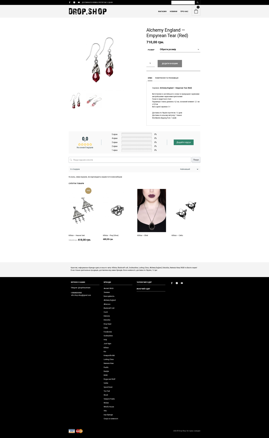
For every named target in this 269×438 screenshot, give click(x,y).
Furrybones (108, 332)
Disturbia (107, 320)
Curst (106, 312)
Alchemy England (110, 300)
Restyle (106, 371)
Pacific (106, 367)
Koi (105, 351)
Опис (150, 78)
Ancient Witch (108, 288)
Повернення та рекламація (166, 78)
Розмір (151, 50)
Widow (106, 403)
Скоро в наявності (111, 419)
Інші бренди (108, 415)
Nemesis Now (109, 363)
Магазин (162, 11)
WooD (106, 395)
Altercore (107, 304)
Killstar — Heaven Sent (77, 235)
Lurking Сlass (109, 359)
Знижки (107, 292)
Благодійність (109, 296)
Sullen (106, 383)
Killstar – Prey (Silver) (111, 235)
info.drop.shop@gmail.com (81, 295)
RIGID (106, 375)
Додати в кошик (170, 64)
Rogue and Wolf (109, 379)
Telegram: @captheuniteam (80, 288)
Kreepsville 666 (109, 355)
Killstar (106, 348)
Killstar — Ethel (142, 235)
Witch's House (109, 407)
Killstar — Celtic (177, 235)
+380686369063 (76, 293)
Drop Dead (107, 324)
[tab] (150, 78)
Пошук (196, 160)
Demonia (107, 316)
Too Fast (107, 391)
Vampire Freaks (109, 399)
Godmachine (108, 336)
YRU (105, 411)
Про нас (184, 11)
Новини (173, 11)
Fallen (106, 328)
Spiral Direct (108, 387)
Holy (105, 340)
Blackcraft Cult (109, 308)
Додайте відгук (184, 142)
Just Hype (107, 343)
